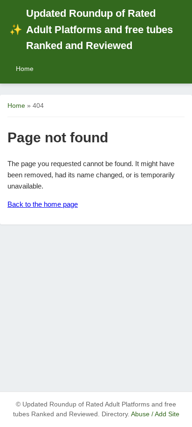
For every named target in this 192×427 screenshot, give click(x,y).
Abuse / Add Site (155, 414)
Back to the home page (42, 204)
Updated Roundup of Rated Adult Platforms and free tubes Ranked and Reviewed (91, 29)
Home (25, 68)
